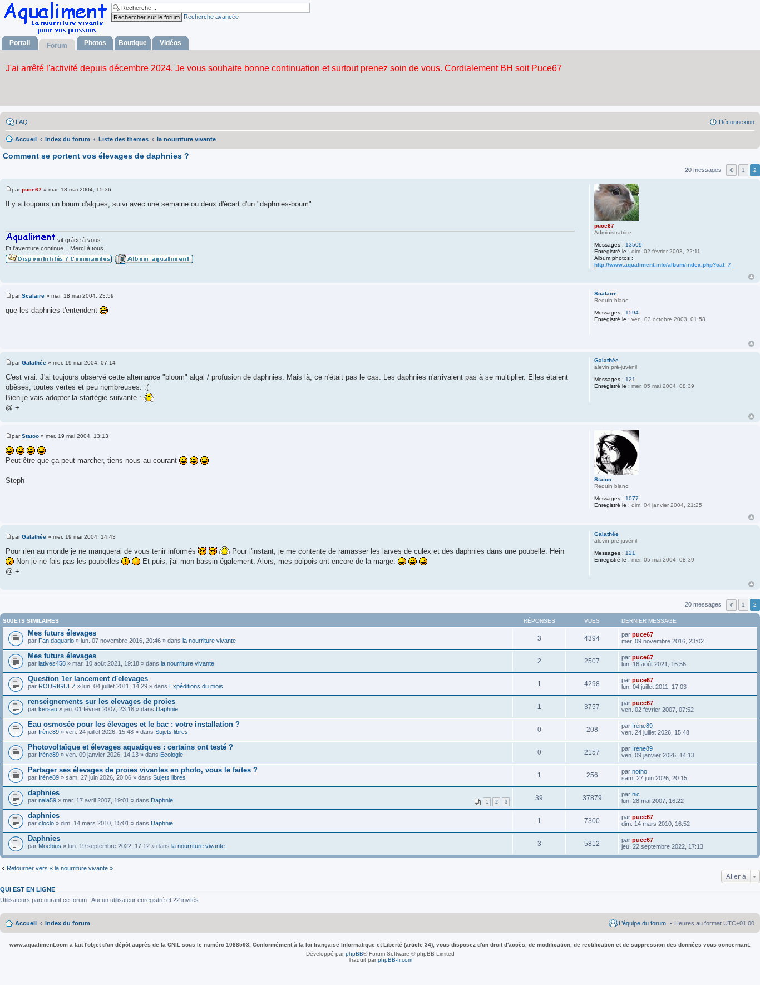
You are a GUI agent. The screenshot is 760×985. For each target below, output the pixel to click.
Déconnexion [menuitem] (736, 122)
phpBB (354, 953)
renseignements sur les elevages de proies (101, 701)
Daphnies (44, 838)
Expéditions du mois (196, 686)
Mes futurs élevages (62, 633)
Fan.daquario (56, 640)
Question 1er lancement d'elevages (88, 678)
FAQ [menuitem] (22, 122)
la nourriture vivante (209, 640)
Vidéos (170, 43)
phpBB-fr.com (395, 960)
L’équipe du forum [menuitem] (642, 923)
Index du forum (67, 923)
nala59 (47, 800)
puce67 (604, 226)
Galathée (606, 360)
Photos (95, 43)
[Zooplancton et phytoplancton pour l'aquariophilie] (58, 34)
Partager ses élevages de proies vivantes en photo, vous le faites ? (143, 770)
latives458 (52, 663)
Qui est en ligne (27, 889)
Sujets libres (171, 731)
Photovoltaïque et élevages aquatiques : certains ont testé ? (130, 747)
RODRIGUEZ (57, 686)
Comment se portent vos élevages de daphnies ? (96, 155)
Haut (751, 277)
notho (639, 771)
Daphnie (167, 709)
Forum (57, 46)
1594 (632, 312)
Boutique (133, 43)
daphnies (44, 793)
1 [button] (743, 170)
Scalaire (605, 293)
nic (636, 794)
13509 (633, 245)
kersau (47, 709)
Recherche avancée (211, 16)
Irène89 (48, 731)
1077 (632, 498)
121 (630, 379)
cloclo (46, 823)
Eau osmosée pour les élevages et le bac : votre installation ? (134, 724)
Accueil (26, 923)
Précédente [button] (731, 170)
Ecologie (171, 754)
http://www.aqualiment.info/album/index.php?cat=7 (662, 265)
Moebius (49, 846)
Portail (19, 43)
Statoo (602, 479)
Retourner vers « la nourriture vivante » (60, 868)
